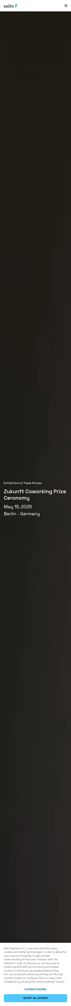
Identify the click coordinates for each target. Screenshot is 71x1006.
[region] (35, 974)
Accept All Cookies (35, 998)
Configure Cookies (35, 989)
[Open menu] (66, 5)
